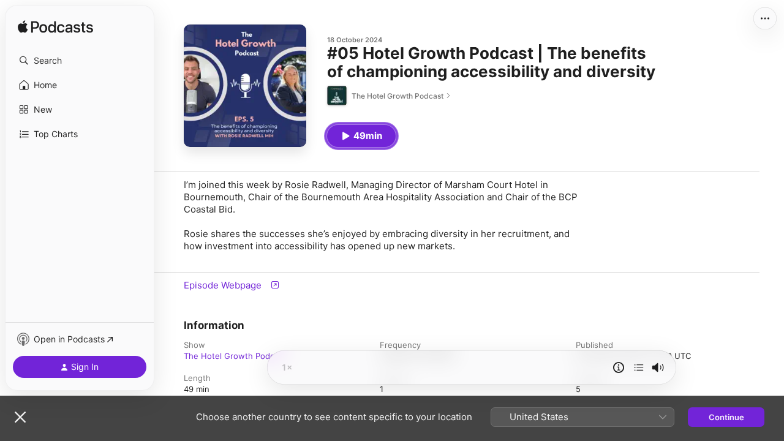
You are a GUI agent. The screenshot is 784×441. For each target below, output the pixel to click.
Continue (726, 417)
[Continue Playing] (638, 367)
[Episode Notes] (618, 367)
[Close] (20, 417)
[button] (79, 60)
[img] (55, 27)
